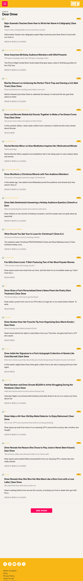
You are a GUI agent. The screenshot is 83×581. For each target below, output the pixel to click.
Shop (5, 573)
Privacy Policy (9, 576)
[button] (75, 3)
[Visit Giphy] (24, 564)
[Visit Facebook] (5, 564)
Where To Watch (10, 570)
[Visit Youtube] (14, 564)
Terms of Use (8, 578)
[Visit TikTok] (19, 564)
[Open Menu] (5, 3)
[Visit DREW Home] (75, 3)
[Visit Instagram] (10, 564)
